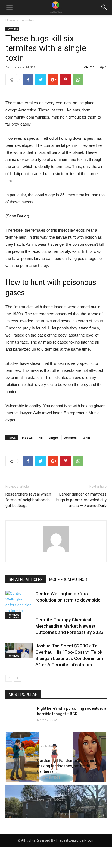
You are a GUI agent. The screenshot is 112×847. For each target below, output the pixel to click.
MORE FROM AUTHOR (68, 579)
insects (27, 437)
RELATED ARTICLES (26, 579)
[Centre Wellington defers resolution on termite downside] (19, 605)
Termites (27, 20)
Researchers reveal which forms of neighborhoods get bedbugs (28, 500)
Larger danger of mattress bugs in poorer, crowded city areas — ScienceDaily (81, 500)
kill (41, 437)
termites (70, 437)
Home (10, 20)
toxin (86, 437)
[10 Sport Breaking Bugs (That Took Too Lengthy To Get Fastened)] (56, 757)
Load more (54, 813)
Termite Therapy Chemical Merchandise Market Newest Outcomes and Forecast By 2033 (69, 626)
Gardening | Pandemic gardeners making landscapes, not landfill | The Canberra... (69, 766)
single (53, 437)
